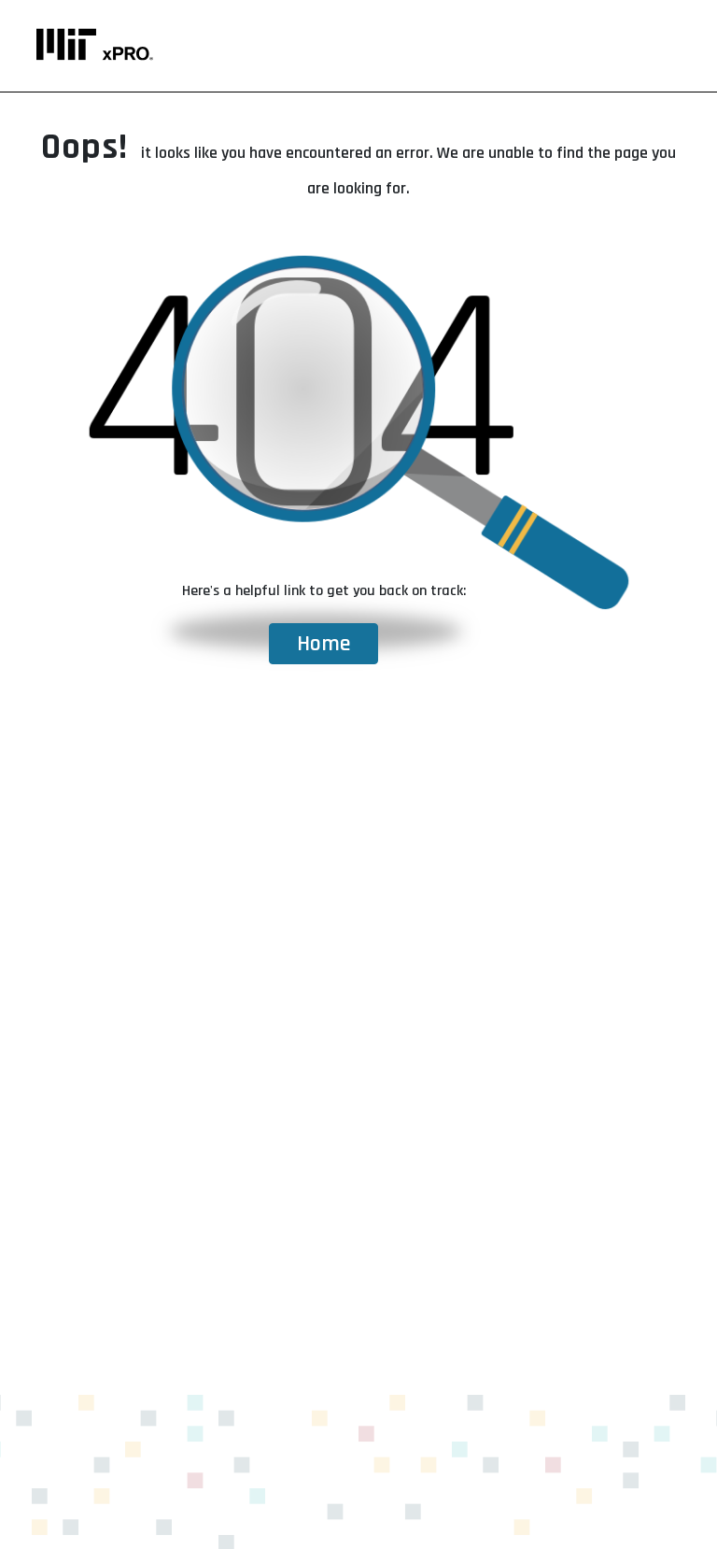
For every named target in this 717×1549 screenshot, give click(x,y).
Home (323, 644)
